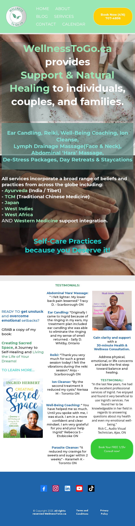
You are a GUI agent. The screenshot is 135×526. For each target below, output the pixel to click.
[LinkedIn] (67, 488)
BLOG (42, 16)
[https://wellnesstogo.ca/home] (16, 16)
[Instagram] (56, 488)
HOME (42, 8)
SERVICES (64, 16)
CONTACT (46, 24)
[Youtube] (79, 488)
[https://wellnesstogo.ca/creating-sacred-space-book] (23, 408)
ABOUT (62, 8)
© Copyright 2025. (49, 512)
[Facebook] (44, 488)
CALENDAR (73, 24)
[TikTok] (91, 488)
